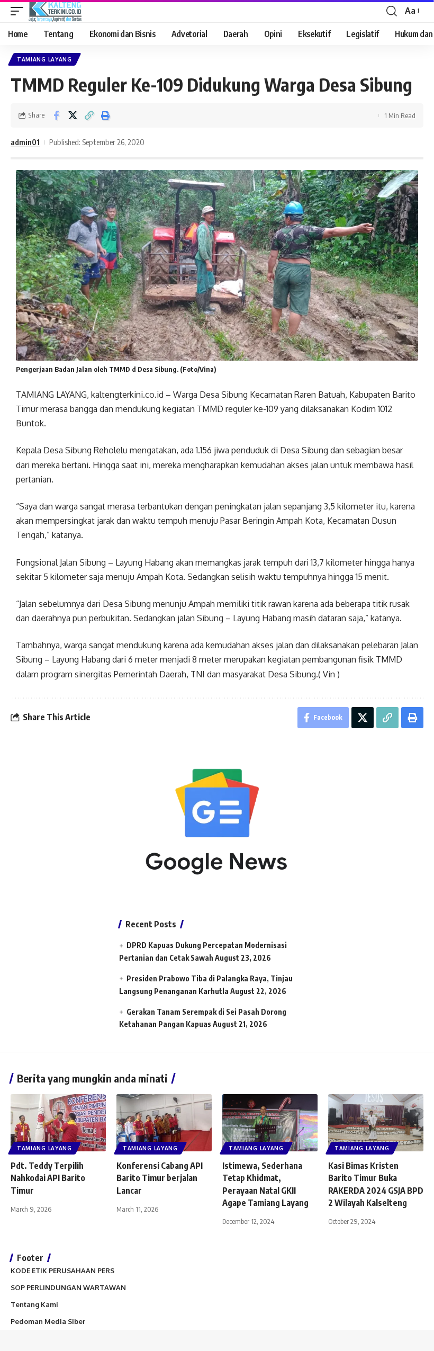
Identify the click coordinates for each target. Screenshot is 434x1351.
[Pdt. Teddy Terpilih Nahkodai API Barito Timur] (58, 1122)
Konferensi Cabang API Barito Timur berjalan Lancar (159, 1177)
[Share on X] (72, 115)
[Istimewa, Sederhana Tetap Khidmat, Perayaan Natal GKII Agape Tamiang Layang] (270, 1122)
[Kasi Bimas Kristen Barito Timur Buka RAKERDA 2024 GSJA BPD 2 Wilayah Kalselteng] (375, 1122)
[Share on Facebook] (56, 115)
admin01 (25, 142)
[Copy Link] (89, 115)
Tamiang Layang (44, 59)
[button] (20, 11)
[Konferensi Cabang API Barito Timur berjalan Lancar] (164, 1122)
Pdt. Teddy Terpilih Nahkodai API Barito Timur (48, 1177)
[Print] (105, 115)
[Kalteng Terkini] (55, 11)
